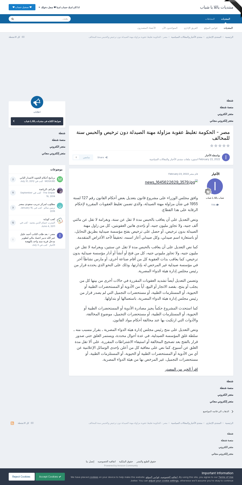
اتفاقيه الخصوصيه (107, 461)
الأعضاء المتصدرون (146, 27)
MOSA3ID (50, 181)
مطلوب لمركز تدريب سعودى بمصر (37, 204)
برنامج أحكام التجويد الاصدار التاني (37, 177)
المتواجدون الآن (170, 27)
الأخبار (208, 155)
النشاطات (210, 18)
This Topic (26, 18)
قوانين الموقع (210, 27)
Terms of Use (225, 477)
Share (101, 157)
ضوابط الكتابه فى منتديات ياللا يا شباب (42, 121)
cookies (93, 477)
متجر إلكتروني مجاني (221, 120)
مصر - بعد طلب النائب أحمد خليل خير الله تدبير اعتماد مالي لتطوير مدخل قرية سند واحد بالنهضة (37, 238)
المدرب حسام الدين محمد (42, 222)
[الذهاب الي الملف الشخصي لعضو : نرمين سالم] (60, 206)
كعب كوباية (49, 219)
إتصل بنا (90, 461)
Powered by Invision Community (121, 465)
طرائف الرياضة (47, 189)
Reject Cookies (21, 476)
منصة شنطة (226, 107)
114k (213, 204)
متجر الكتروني (225, 114)
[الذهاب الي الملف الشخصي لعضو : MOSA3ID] (60, 179)
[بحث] (12, 19)
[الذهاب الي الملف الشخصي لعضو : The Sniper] (60, 191)
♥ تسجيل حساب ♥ (22, 7)
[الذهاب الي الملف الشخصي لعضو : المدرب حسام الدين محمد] (60, 221)
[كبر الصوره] (171, 182)
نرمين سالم (49, 207)
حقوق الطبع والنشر (146, 461)
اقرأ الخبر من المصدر (181, 369)
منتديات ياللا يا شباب (216, 7)
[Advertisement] (121, 69)
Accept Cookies (49, 476)
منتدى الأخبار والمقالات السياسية (166, 159)
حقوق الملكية (126, 461)
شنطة (230, 100)
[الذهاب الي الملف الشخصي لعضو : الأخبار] (226, 157)
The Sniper (49, 192)
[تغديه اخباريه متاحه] (12, 423)
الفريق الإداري (191, 27)
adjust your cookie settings (164, 480)
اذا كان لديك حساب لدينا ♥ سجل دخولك (60, 7)
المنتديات (225, 18)
